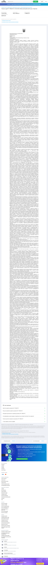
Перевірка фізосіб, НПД (5, 517)
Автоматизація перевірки (5, 522)
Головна (2, 7)
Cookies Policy (3, 482)
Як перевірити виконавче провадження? (5, 533)
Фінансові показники (4, 521)
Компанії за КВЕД (4, 504)
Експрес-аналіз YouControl (5, 525)
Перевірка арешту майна (5, 535)
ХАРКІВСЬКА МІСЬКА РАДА (6, 20)
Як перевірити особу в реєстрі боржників (6, 537)
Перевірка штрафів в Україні (6, 531)
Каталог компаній (4, 503)
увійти (42, 1)
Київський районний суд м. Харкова (26, 7)
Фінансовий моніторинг (5, 518)
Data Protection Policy (4, 481)
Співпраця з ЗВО (4, 494)
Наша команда (3, 491)
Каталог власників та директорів (4, 509)
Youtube (2, 467)
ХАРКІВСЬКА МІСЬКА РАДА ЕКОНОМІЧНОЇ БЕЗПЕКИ (10, 434)
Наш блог (2, 498)
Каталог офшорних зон (5, 507)
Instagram (2, 468)
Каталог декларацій (4, 511)
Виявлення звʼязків (4, 524)
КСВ (2, 499)
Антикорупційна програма (5, 485)
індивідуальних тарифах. (37, 4)
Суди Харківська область (16, 7)
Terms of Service (3, 478)
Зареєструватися (40, 563)
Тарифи (2, 488)
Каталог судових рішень (8, 7)
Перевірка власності (4, 520)
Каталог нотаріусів (4, 512)
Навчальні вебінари (4, 495)
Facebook (2, 464)
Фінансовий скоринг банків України (5, 527)
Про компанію (3, 490)
